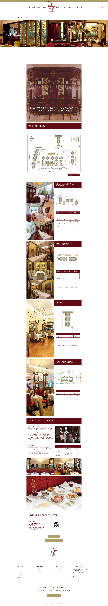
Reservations (20, 579)
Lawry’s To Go (57, 569)
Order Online (20, 582)
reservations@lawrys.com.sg (81, 574)
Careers (38, 574)
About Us (19, 572)
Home (4, 31)
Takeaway (56, 572)
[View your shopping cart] (105, 7)
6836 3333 (76, 572)
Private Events (20, 574)
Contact (19, 577)
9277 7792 (81, 572)
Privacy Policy (39, 572)
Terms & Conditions (40, 569)
